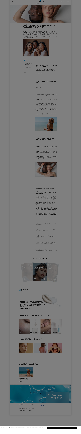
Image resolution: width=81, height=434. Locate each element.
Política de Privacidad (21, 429)
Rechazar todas (62, 430)
